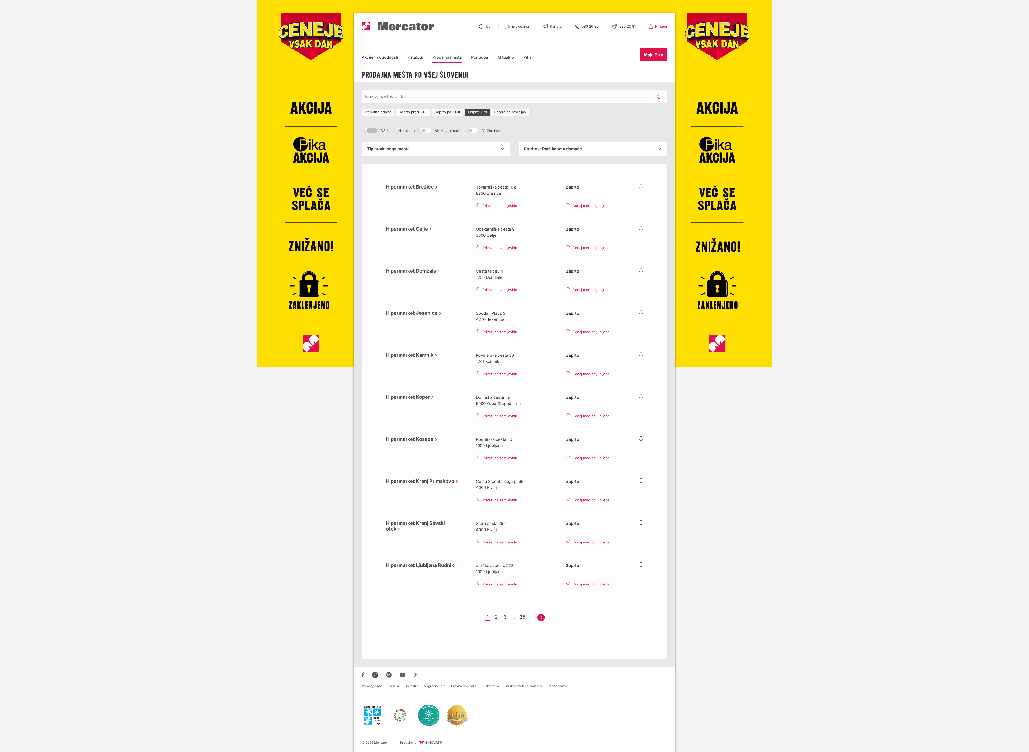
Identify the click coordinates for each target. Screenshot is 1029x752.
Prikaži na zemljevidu (500, 206)
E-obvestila (490, 686)
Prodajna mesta (447, 57)
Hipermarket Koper (406, 397)
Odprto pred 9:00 (412, 112)
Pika (527, 57)
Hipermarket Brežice (408, 187)
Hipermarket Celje (405, 229)
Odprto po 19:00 (447, 112)
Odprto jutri (477, 112)
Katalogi (415, 57)
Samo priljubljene (400, 131)
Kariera (393, 686)
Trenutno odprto (378, 112)
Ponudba (479, 57)
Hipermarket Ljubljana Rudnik (418, 565)
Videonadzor (558, 686)
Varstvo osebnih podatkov (523, 686)
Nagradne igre (435, 686)
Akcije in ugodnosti (380, 57)
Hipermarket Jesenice (410, 313)
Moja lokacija (450, 131)
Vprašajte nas (372, 686)
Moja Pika (653, 54)
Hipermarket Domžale (410, 271)
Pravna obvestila (463, 686)
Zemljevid (495, 131)
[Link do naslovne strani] (398, 26)
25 (522, 617)
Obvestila (411, 686)
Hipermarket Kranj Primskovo (419, 481)
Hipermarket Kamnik (408, 355)
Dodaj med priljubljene (591, 206)
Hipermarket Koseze (408, 439)
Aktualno (505, 57)
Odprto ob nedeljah (510, 112)
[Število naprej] (541, 617)
